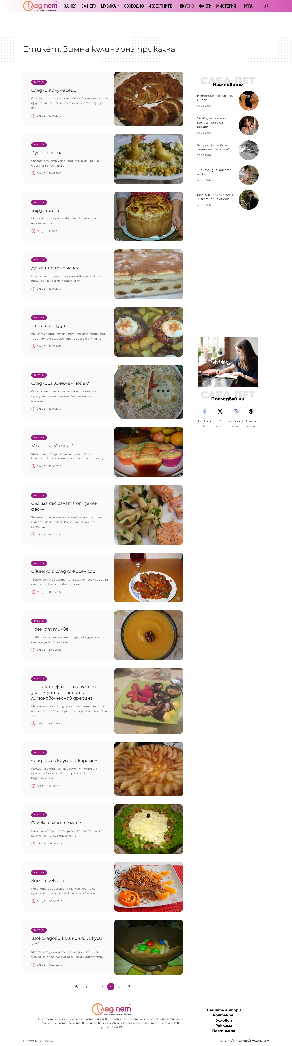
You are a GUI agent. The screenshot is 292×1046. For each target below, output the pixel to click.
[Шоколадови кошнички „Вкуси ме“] (148, 947)
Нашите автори (224, 1010)
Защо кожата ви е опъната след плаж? (213, 147)
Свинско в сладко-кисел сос (63, 571)
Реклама (223, 1026)
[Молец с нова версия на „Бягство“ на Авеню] (249, 200)
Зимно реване (47, 880)
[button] (266, 6)
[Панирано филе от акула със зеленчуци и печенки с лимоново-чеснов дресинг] (148, 701)
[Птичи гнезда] (148, 332)
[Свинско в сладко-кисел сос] (148, 577)
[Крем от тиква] (148, 635)
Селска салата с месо (56, 823)
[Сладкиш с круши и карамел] (148, 769)
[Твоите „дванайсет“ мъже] (249, 175)
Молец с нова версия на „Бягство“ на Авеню (216, 197)
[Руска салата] (148, 159)
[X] (220, 417)
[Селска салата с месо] (148, 829)
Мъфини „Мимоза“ (52, 445)
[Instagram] (235, 417)
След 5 (41, 115)
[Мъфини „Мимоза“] (148, 452)
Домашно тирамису (55, 268)
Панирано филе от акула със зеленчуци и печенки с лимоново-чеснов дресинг (64, 692)
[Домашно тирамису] (148, 274)
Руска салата (47, 152)
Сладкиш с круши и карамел (64, 760)
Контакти (224, 1015)
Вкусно (39, 82)
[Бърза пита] (148, 216)
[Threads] (251, 417)
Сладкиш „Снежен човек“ (60, 383)
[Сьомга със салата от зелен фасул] (148, 515)
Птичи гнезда (48, 325)
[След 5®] (40, 6)
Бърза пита (45, 210)
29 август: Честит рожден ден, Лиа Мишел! (212, 122)
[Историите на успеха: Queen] (249, 101)
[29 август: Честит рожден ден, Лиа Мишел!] (249, 125)
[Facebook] (204, 417)
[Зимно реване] (148, 887)
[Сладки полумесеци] (148, 99)
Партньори (223, 1031)
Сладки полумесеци (54, 90)
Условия (224, 1020)
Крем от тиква (50, 629)
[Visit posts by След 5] (33, 115)
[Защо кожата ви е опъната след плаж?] (249, 150)
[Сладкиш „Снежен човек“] (148, 392)
